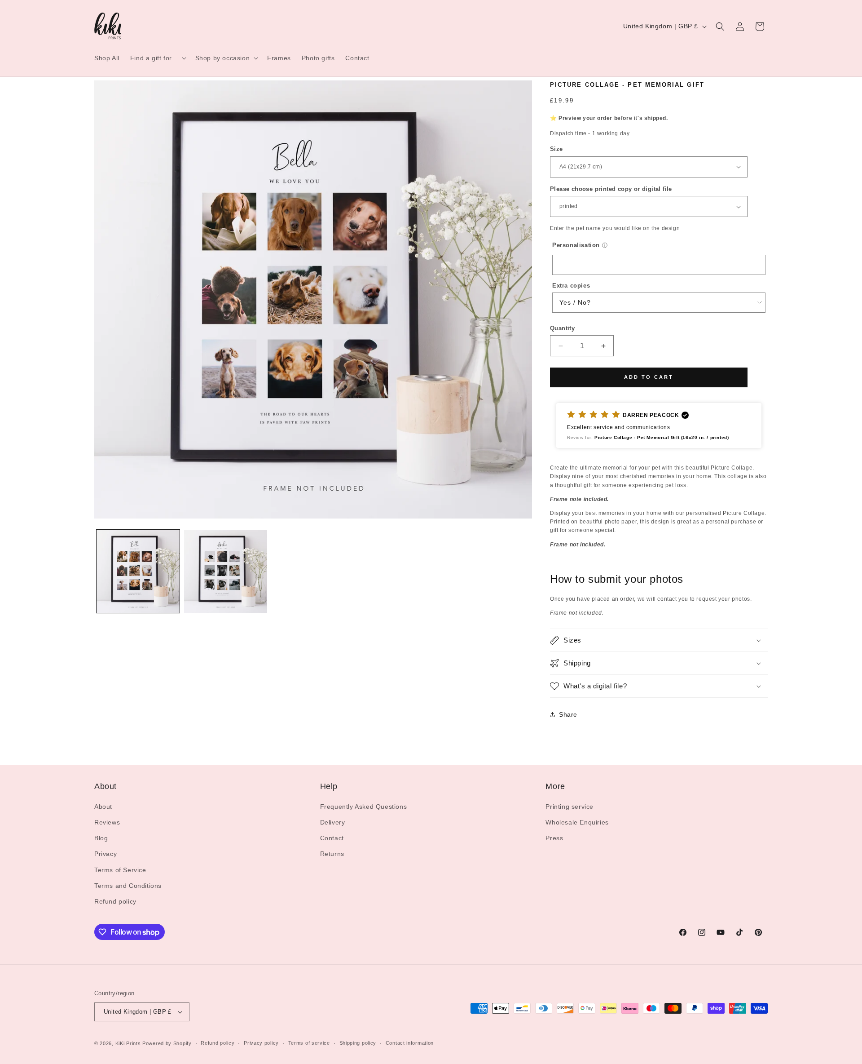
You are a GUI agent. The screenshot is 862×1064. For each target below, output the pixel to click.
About (103, 806)
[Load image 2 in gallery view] (225, 571)
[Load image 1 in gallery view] (138, 571)
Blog (101, 838)
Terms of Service (120, 869)
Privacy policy (261, 1043)
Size (556, 149)
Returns (332, 853)
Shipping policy (358, 1043)
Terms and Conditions (128, 885)
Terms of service (309, 1043)
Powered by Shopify (167, 1043)
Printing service (569, 806)
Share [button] (568, 714)
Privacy (105, 853)
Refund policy (115, 901)
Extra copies (571, 285)
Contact (332, 838)
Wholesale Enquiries (576, 822)
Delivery (332, 822)
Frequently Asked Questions (363, 806)
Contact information (410, 1043)
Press (554, 838)
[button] (157, 58)
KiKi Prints (128, 1043)
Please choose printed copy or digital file (611, 189)
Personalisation (576, 245)
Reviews (107, 822)
